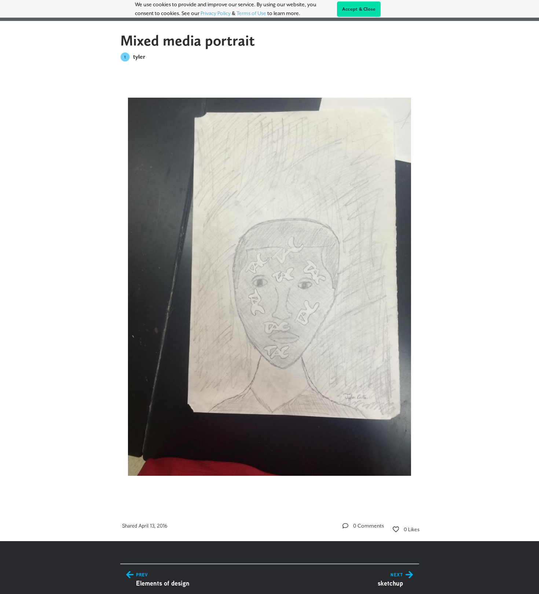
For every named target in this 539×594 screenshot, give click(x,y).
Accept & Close (359, 9)
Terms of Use (251, 13)
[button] (345, 526)
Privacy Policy (216, 13)
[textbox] (269, 283)
